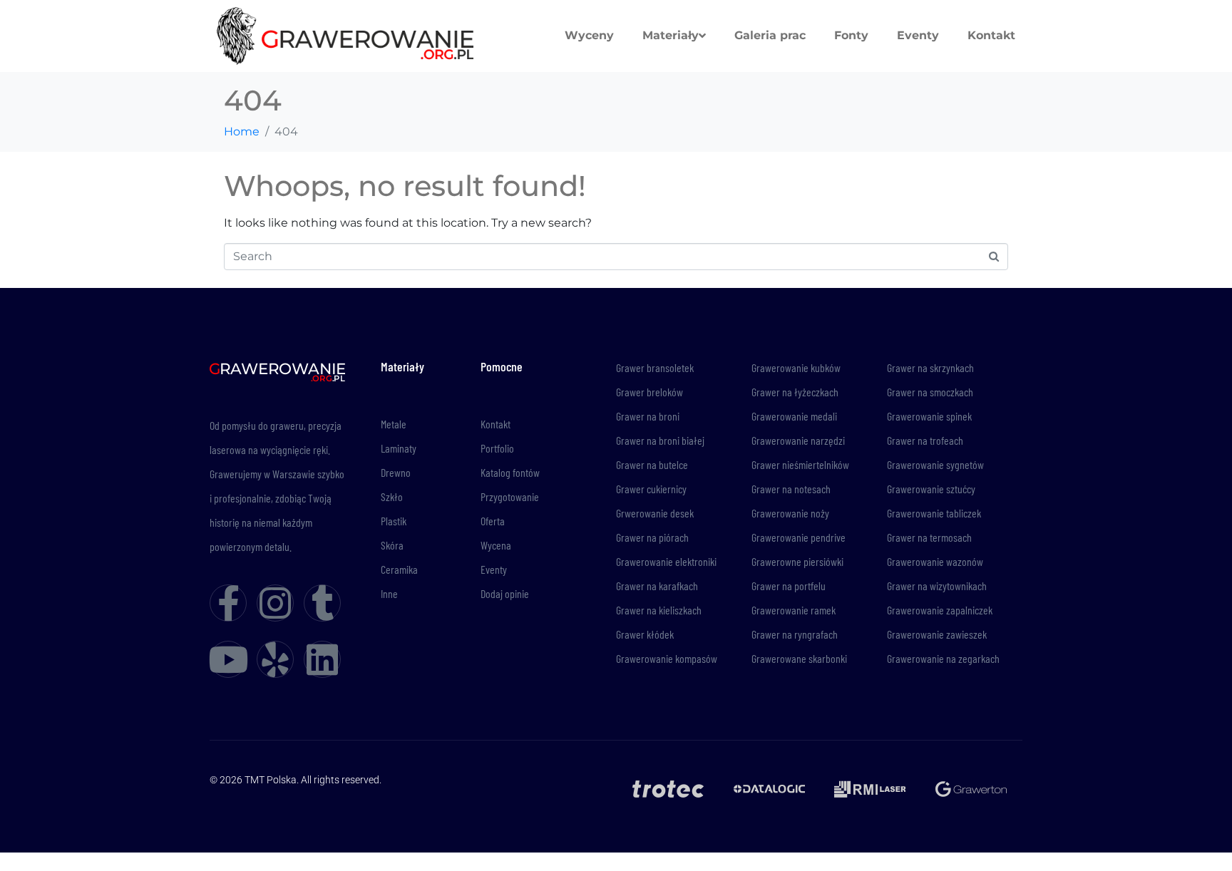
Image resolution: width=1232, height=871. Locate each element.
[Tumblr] (322, 603)
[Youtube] (228, 659)
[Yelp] (275, 659)
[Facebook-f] (228, 603)
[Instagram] (275, 603)
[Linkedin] (322, 659)
